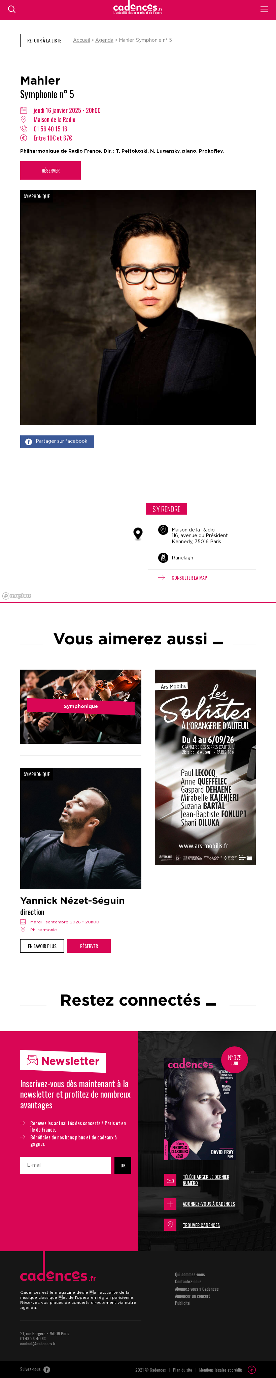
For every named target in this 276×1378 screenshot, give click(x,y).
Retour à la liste (44, 40)
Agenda (104, 40)
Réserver (51, 170)
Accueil (81, 40)
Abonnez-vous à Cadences (209, 1203)
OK (123, 1165)
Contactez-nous (188, 1281)
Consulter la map (189, 577)
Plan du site (182, 1370)
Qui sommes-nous (190, 1274)
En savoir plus (42, 945)
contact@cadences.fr (38, 1343)
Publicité (182, 1302)
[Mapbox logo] (17, 596)
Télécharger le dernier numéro (206, 1179)
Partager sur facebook (62, 441)
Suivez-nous (31, 1369)
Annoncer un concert (192, 1295)
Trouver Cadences (201, 1224)
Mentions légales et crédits (221, 1370)
